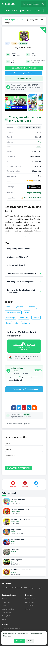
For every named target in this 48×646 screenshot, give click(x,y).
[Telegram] (29, 407)
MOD (29, 10)
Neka (30, 641)
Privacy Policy (6, 616)
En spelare (31, 307)
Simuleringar (10, 318)
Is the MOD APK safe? (15, 265)
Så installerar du (25, 78)
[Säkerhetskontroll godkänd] (43, 30)
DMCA (4, 605)
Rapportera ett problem (32, 198)
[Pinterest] (24, 407)
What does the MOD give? (17, 257)
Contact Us (5, 602)
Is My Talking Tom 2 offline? (18, 249)
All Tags (27, 609)
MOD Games (29, 605)
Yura (39, 142)
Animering (26, 323)
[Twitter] (19, 407)
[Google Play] (34, 187)
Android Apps (29, 602)
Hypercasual (19, 307)
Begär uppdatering (34, 193)
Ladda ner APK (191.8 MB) (25, 68)
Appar (22, 10)
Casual (38, 147)
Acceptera (19, 641)
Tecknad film (23, 318)
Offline (27, 312)
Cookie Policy (6, 612)
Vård (16, 323)
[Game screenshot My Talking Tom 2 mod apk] (32, 102)
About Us (5, 599)
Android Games (30, 599)
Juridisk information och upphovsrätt (18, 423)
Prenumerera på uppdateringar (24, 73)
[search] (43, 4)
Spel (14, 10)
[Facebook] (13, 407)
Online (8, 323)
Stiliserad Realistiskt (13, 312)
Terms (4, 619)
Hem (7, 10)
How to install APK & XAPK (11, 628)
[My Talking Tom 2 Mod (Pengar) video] (16, 102)
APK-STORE (8, 4)
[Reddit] (34, 407)
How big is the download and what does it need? (20, 291)
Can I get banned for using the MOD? (22, 273)
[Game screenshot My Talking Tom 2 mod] (43, 102)
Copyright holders (8, 609)
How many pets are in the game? (20, 282)
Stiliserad (36, 318)
